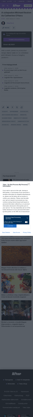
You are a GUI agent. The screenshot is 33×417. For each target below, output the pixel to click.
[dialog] (16, 208)
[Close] (29, 184)
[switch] (26, 222)
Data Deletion (6, 232)
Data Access (16, 232)
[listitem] (16, 218)
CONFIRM (10, 225)
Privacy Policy (27, 232)
